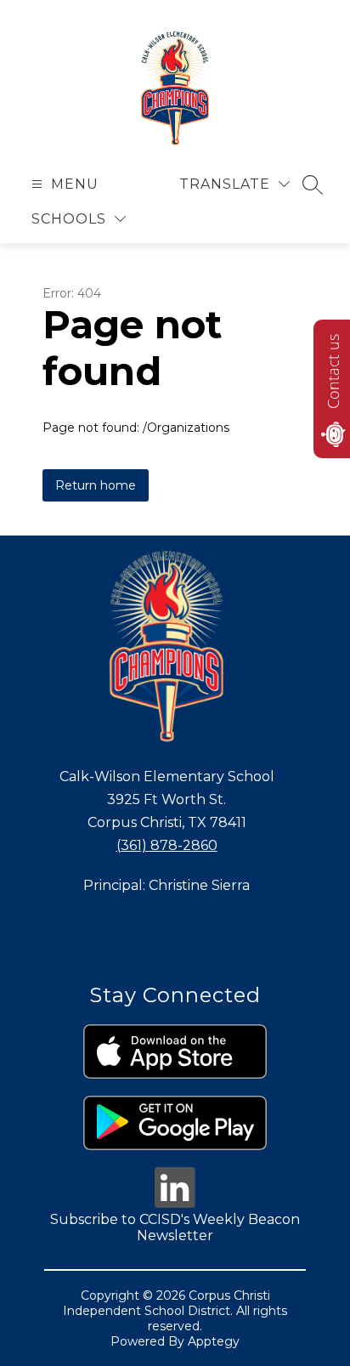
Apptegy (214, 1341)
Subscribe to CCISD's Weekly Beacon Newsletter (175, 1227)
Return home (95, 485)
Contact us (333, 371)
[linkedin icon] (175, 1203)
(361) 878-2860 (166, 845)
